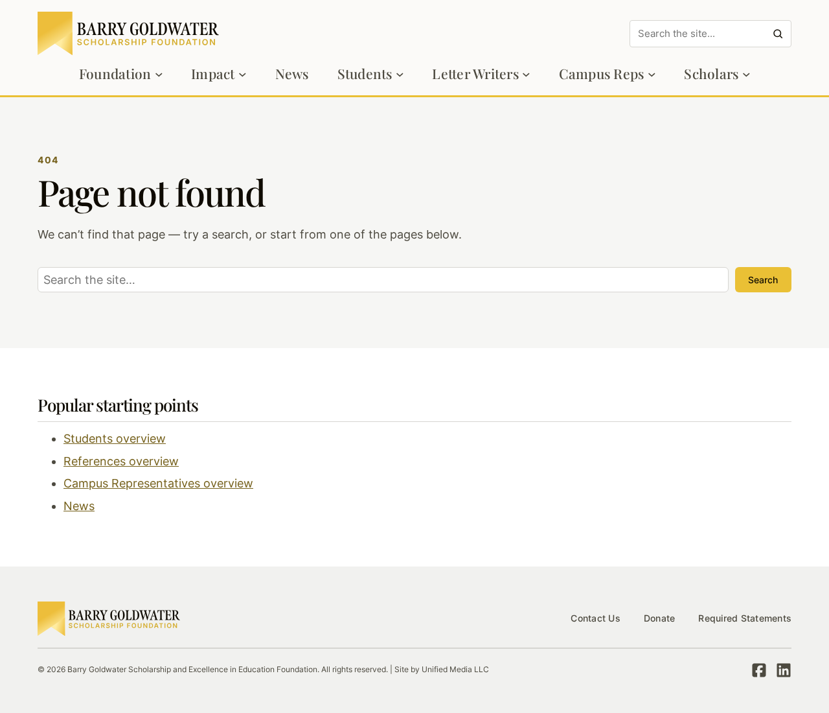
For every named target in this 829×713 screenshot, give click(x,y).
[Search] (777, 33)
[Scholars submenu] (746, 74)
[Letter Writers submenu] (526, 74)
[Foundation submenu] (159, 74)
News (79, 506)
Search (763, 279)
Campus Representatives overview (158, 483)
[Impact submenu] (242, 74)
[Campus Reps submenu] (652, 74)
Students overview (114, 438)
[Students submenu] (400, 74)
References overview (121, 461)
